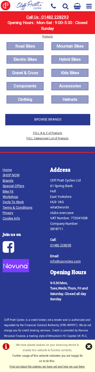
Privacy (8, 213)
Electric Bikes (25, 59)
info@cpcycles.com (65, 261)
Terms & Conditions (17, 207)
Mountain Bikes (70, 46)
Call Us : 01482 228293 (47, 17)
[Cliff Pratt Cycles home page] (24, 5)
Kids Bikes (70, 72)
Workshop (10, 197)
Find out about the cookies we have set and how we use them (47, 366)
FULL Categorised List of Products (47, 138)
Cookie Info (11, 218)
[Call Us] (53, 5)
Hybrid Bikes (70, 59)
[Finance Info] (16, 271)
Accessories (70, 86)
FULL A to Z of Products (47, 133)
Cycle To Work (13, 202)
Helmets (70, 99)
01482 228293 (60, 245)
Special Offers (13, 186)
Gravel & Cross (25, 72)
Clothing (25, 99)
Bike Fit (8, 191)
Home (7, 170)
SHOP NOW (11, 175)
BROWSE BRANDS (47, 119)
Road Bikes (25, 46)
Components (25, 86)
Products (47, 36)
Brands (8, 181)
